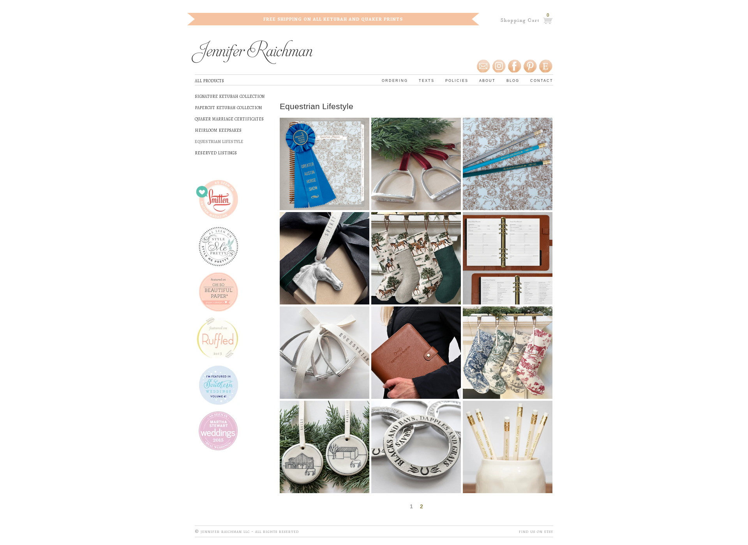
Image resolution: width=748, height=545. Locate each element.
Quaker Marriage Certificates (229, 118)
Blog (512, 80)
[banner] (252, 53)
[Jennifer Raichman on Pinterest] (530, 66)
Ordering (395, 80)
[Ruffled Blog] (220, 338)
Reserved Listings (216, 152)
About (487, 80)
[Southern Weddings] (220, 384)
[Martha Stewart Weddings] (220, 430)
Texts (426, 80)
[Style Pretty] (220, 246)
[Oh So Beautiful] (220, 292)
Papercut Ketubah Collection (228, 107)
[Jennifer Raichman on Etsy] (546, 66)
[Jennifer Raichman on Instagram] (499, 66)
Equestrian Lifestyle (219, 141)
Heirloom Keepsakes (218, 130)
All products (209, 80)
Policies (456, 80)
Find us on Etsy (536, 531)
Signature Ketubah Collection (230, 96)
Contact (541, 80)
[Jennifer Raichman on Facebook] (514, 66)
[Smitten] (220, 200)
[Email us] (484, 66)
